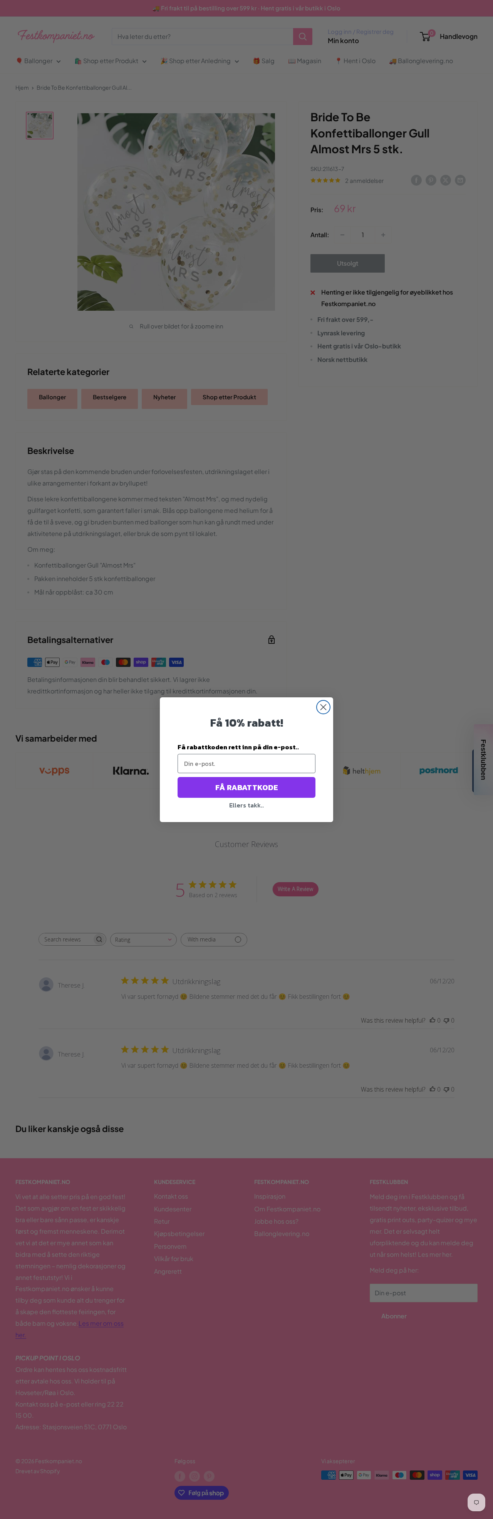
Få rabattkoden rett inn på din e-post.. (238, 747)
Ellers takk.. (246, 805)
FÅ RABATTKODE (246, 787)
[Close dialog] (323, 707)
